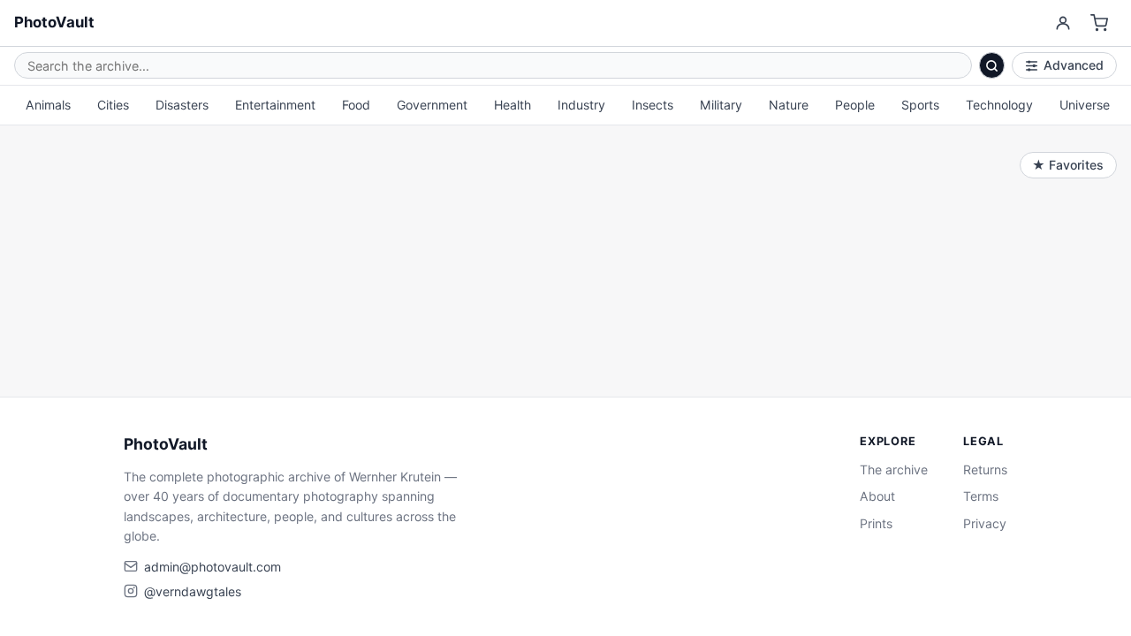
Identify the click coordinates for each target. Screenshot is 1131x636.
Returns (985, 469)
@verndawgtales (192, 591)
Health (512, 104)
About (877, 496)
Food (356, 104)
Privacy (984, 523)
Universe (1084, 104)
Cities (113, 104)
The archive (894, 469)
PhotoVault (54, 22)
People (855, 104)
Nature (788, 104)
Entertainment (275, 104)
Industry (581, 104)
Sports (920, 104)
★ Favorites (1068, 164)
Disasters (182, 104)
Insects (652, 104)
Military (721, 104)
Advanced (1074, 64)
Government (432, 104)
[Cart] (1099, 23)
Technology (999, 104)
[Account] (1062, 23)
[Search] (992, 65)
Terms (980, 496)
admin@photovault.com (212, 566)
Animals (48, 104)
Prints (876, 523)
